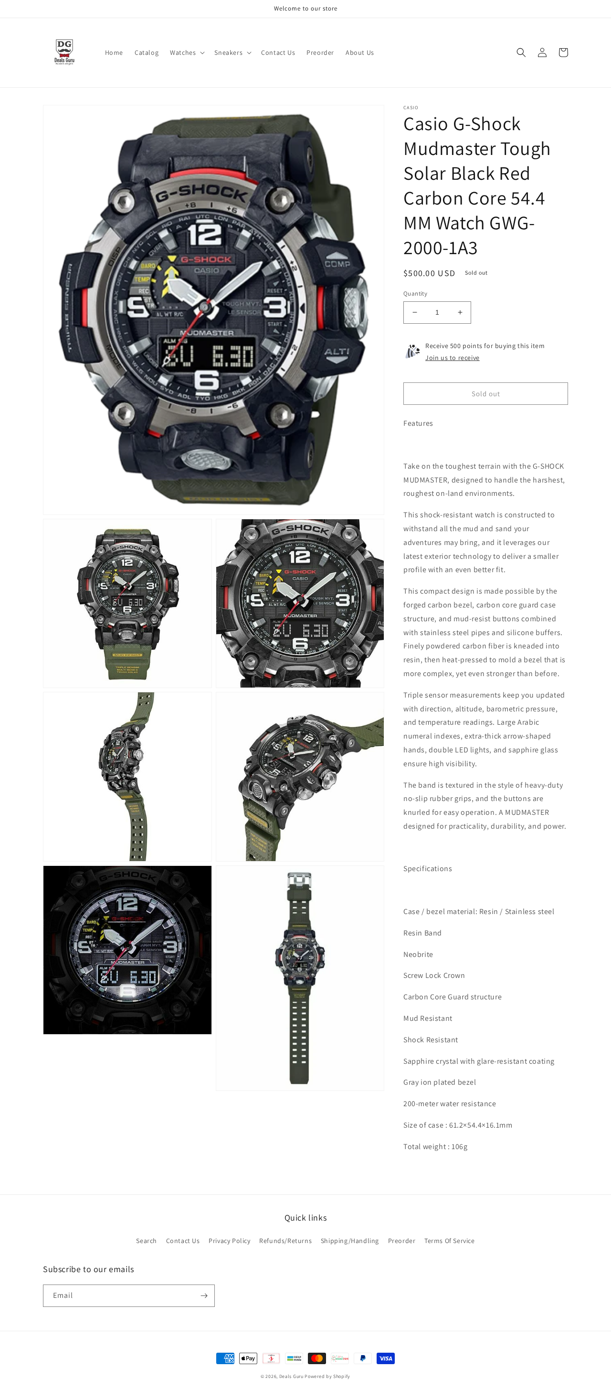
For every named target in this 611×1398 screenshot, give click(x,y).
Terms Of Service (449, 1240)
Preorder (402, 1240)
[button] (186, 52)
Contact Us (183, 1240)
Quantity (415, 293)
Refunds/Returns (285, 1240)
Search (146, 1240)
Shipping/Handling (350, 1240)
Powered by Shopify (327, 1376)
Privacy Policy (229, 1240)
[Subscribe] (203, 1296)
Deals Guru (291, 1376)
